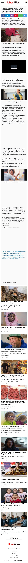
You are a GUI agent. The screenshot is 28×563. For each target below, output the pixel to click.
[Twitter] (25, 15)
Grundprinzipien (14, 555)
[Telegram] (7, 15)
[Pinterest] (16, 15)
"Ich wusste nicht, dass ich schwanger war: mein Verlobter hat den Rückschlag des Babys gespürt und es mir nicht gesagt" (13, 257)
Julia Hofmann (9, 18)
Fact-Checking (14, 557)
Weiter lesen (14, 538)
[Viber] (12, 15)
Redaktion (14, 551)
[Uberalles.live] (13, 2)
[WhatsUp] (20, 15)
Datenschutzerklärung (14, 548)
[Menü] (2, 2)
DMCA (14, 553)
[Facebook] (3, 15)
